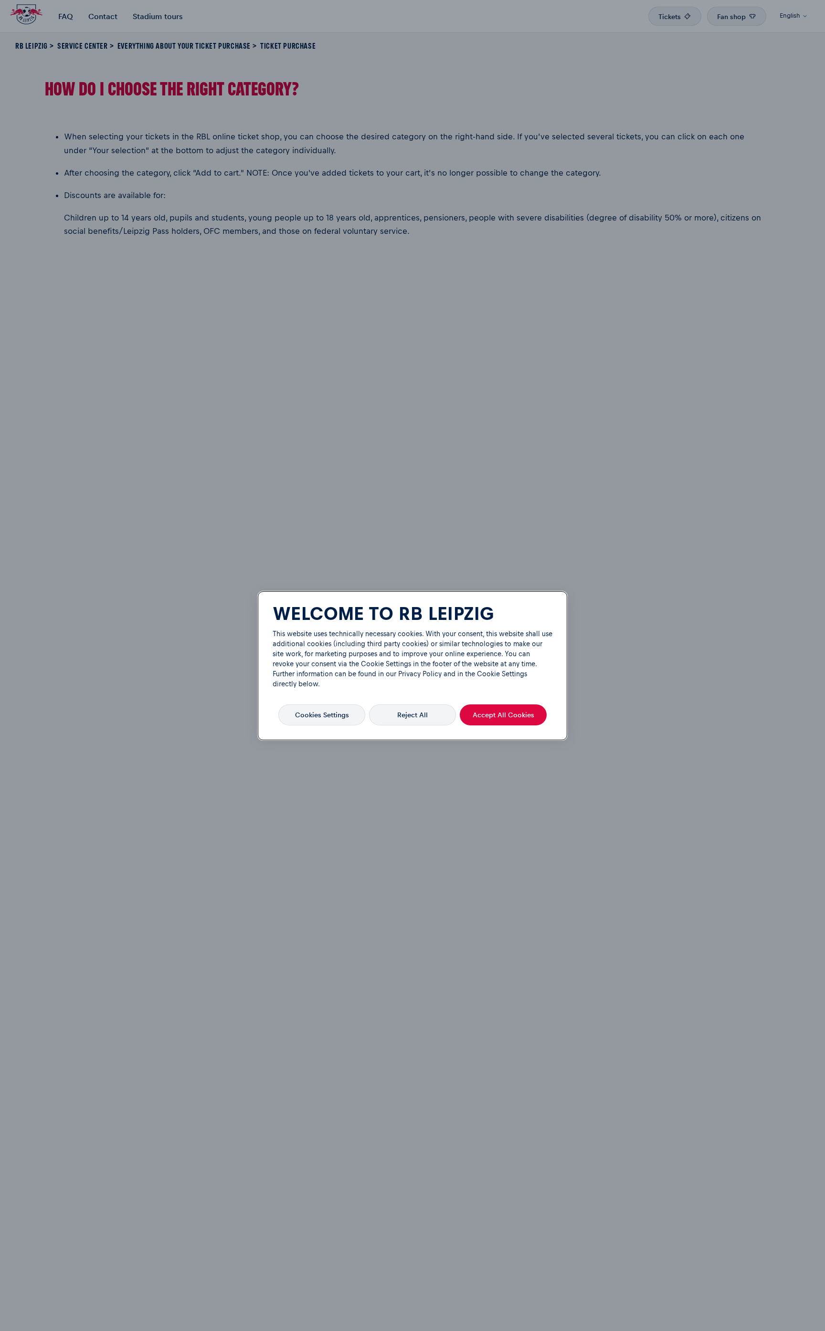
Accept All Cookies (503, 714)
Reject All (412, 714)
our (391, 674)
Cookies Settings (322, 714)
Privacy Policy (420, 674)
